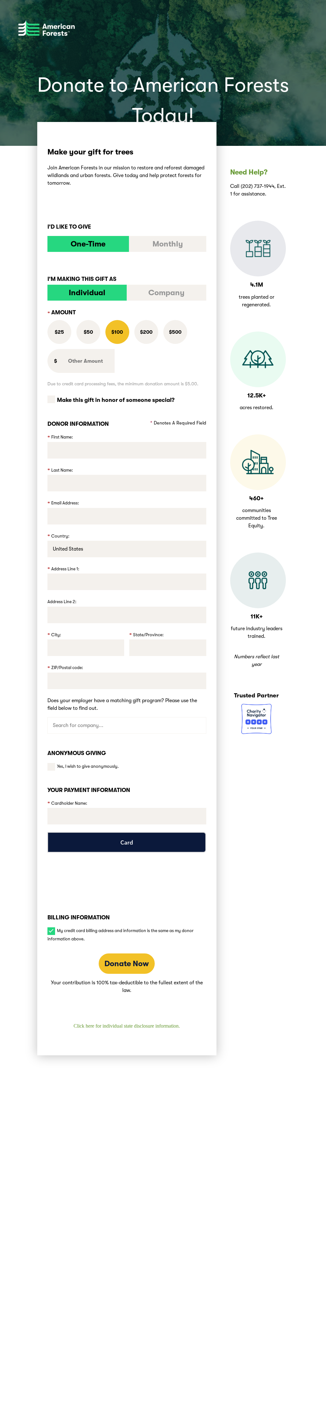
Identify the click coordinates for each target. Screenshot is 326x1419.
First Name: (62, 437)
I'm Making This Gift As (82, 279)
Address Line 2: (61, 601)
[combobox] (126, 725)
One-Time (88, 243)
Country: (60, 536)
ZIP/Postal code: (67, 667)
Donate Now (126, 963)
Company (166, 292)
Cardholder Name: (69, 803)
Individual (87, 292)
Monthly (167, 243)
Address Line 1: (65, 569)
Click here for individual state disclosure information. (127, 1026)
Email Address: (65, 503)
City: (56, 634)
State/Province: (148, 634)
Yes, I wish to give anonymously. (88, 766)
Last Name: (62, 470)
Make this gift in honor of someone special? (115, 400)
